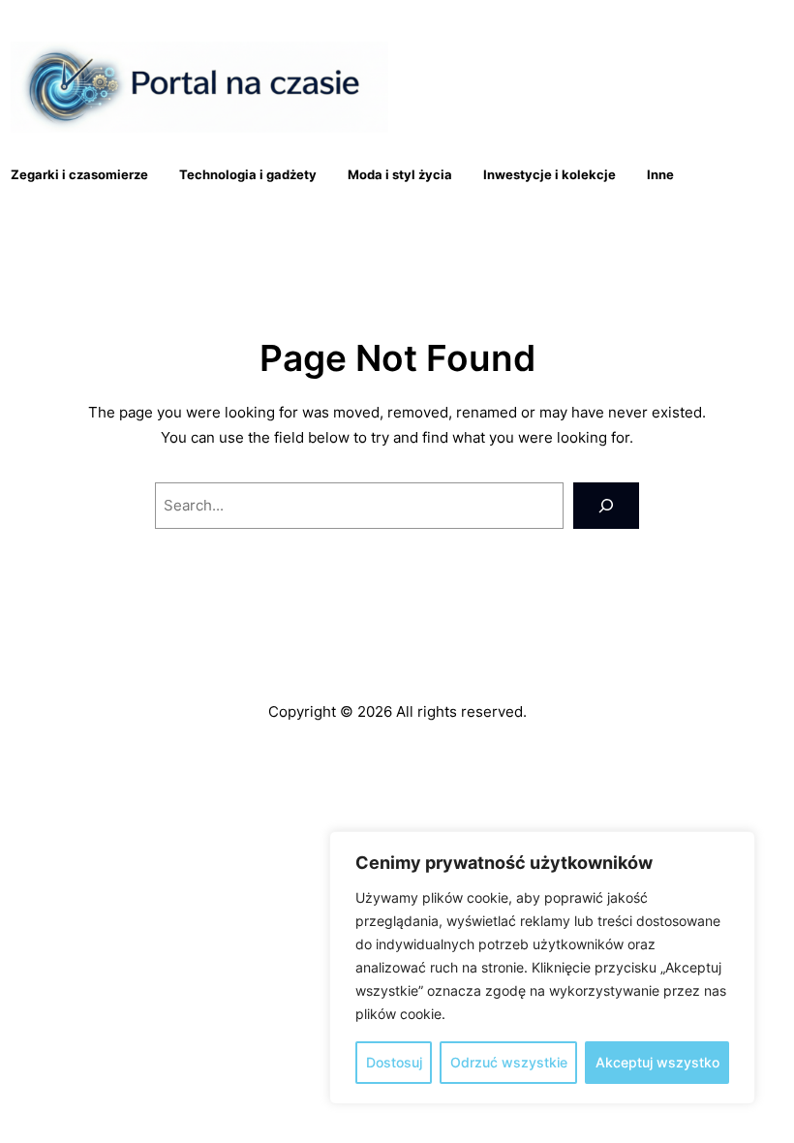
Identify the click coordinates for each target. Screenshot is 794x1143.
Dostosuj (394, 1062)
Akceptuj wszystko (657, 1062)
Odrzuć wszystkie (508, 1062)
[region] (542, 967)
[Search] (606, 505)
